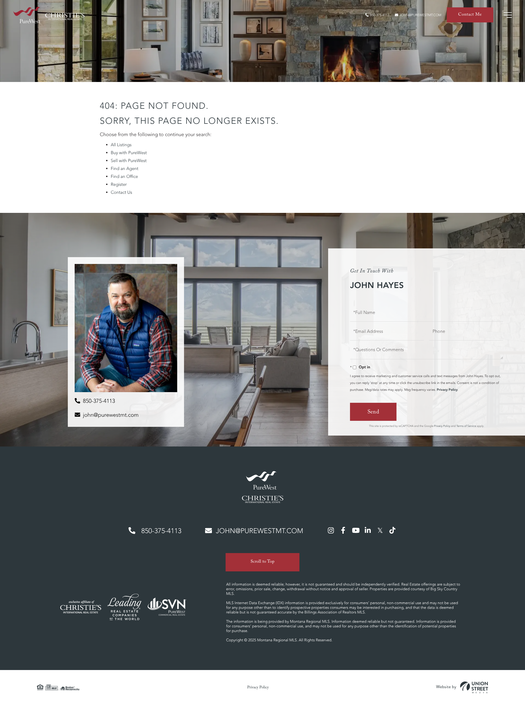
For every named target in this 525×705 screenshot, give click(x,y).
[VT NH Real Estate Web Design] (462, 687)
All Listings (121, 145)
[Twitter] (380, 530)
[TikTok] (392, 530)
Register (119, 184)
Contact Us (121, 192)
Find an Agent (124, 168)
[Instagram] (331, 530)
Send (373, 412)
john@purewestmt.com (420, 15)
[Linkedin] (368, 530)
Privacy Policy (447, 390)
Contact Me (470, 15)
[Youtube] (355, 530)
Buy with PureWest (129, 152)
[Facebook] (343, 530)
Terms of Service (466, 426)
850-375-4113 (379, 15)
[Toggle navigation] (508, 15)
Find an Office (124, 176)
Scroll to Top (262, 562)
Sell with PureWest (129, 160)
